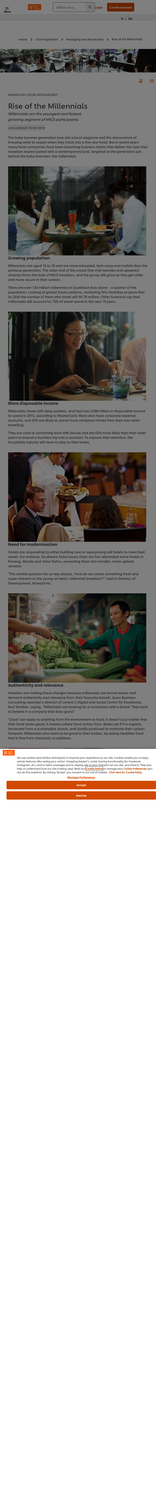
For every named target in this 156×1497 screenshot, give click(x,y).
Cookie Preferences (135, 768)
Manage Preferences (81, 777)
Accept (81, 785)
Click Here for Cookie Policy (125, 772)
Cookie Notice (94, 768)
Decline (81, 795)
